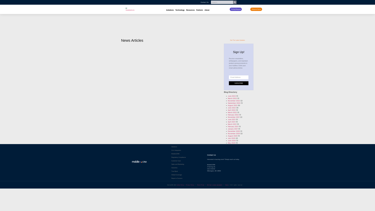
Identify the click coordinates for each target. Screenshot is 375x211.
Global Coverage (176, 175)
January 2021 (233, 129)
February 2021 (233, 126)
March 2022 (232, 112)
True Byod (174, 171)
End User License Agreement (214, 185)
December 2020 (234, 131)
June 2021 (231, 119)
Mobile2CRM (175, 154)
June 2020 (232, 141)
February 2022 (233, 115)
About (206, 10)
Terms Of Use (200, 185)
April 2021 (231, 122)
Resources (190, 10)
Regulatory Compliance (178, 157)
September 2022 (234, 103)
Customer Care (176, 161)
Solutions (170, 10)
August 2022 (232, 105)
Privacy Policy (190, 185)
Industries (174, 168)
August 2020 (232, 136)
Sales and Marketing (177, 164)
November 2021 (234, 117)
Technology (180, 10)
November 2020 (234, 134)
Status (227, 185)
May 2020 (231, 143)
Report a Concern (176, 178)
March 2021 (232, 124)
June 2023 (232, 96)
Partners (199, 10)
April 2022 (232, 110)
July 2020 (231, 138)
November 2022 (234, 101)
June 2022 (232, 108)
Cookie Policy (180, 185)
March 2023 (232, 98)
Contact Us (211, 155)
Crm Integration (176, 150)
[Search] (235, 2)
